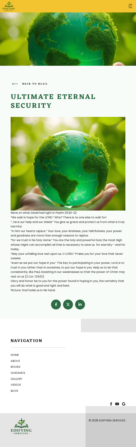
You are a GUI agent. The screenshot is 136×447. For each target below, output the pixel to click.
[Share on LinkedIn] (80, 304)
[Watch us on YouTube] (117, 404)
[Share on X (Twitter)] (68, 304)
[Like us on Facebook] (111, 404)
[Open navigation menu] (130, 6)
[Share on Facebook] (56, 304)
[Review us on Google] (123, 404)
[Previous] (15, 83)
